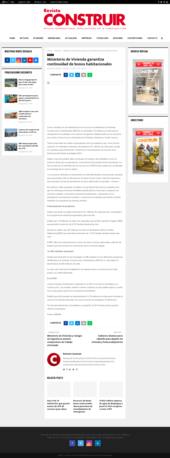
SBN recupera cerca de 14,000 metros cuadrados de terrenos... (28, 115)
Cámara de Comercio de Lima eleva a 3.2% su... (29, 131)
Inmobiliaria (54, 38)
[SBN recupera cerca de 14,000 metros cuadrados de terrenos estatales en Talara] (11, 114)
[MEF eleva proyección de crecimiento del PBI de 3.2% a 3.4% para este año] (11, 146)
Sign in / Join (41, 2)
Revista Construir (55, 68)
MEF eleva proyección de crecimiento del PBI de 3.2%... (28, 146)
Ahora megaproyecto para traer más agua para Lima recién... (28, 82)
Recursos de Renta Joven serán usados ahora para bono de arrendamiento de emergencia (82, 406)
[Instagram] (89, 443)
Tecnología (102, 38)
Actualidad (71, 38)
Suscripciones (135, 38)
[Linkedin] (98, 443)
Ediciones (118, 38)
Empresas (87, 38)
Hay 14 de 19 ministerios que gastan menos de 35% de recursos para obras (58, 405)
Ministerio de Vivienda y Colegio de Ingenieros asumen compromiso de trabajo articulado (64, 340)
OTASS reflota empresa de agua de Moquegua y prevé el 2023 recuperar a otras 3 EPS (111, 405)
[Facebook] (72, 443)
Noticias (24, 38)
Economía (38, 38)
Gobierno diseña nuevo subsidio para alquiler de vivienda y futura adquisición (107, 339)
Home (12, 38)
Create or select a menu (59, 2)
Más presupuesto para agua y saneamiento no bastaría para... (29, 98)
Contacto (152, 38)
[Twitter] (81, 443)
